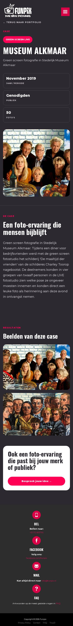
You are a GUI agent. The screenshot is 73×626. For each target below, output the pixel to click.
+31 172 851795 (36, 532)
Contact (36, 623)
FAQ (58, 603)
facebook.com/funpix (36, 558)
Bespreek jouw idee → (37, 481)
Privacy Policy (24, 623)
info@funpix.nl (49, 580)
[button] (65, 12)
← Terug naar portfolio (22, 22)
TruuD (52, 623)
